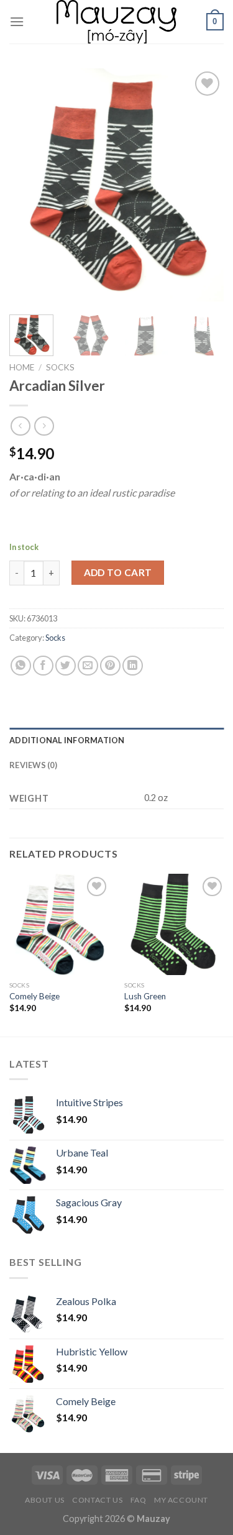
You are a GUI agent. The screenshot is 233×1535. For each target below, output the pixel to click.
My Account (181, 1500)
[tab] (116, 740)
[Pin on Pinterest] (110, 666)
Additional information (67, 740)
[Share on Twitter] (65, 666)
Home (21, 367)
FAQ (138, 1500)
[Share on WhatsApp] (21, 666)
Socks (60, 367)
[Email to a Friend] (88, 666)
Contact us (97, 1500)
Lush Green (145, 996)
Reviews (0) (33, 765)
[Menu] (16, 21)
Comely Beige (34, 996)
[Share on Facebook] (43, 666)
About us (45, 1500)
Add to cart (118, 572)
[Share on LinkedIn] (132, 666)
